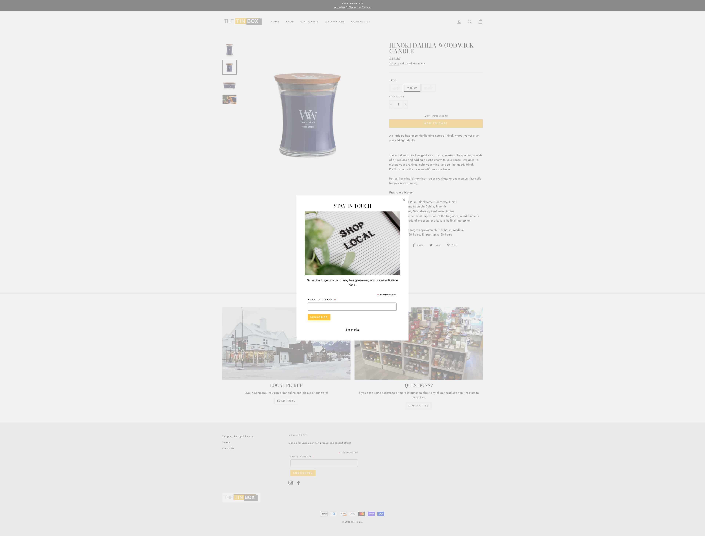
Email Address (322, 300)
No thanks (352, 329)
